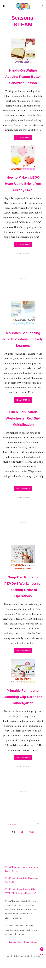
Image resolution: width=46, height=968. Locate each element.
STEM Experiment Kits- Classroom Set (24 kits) (21, 879)
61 (22, 831)
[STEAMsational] (23, 6)
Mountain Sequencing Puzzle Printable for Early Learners (23, 339)
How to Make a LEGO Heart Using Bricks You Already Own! (23, 184)
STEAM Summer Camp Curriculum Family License (21, 869)
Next (31, 831)
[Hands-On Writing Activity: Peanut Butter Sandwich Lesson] (23, 52)
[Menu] (4, 6)
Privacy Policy (16, 941)
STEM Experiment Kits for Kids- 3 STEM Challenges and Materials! (21, 891)
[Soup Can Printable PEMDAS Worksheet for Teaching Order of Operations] (23, 559)
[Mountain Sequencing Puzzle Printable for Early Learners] (23, 315)
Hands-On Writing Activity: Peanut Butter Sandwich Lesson (23, 76)
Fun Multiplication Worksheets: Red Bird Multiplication (23, 418)
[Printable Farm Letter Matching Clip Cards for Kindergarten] (23, 672)
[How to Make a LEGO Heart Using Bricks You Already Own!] (23, 159)
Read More (24, 138)
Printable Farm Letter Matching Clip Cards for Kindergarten (23, 697)
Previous (11, 824)
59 (38, 824)
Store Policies (30, 941)
